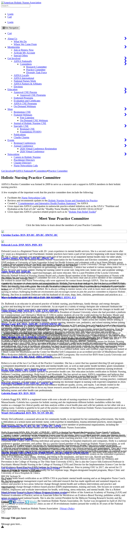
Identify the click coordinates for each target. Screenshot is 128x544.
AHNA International (24, 78)
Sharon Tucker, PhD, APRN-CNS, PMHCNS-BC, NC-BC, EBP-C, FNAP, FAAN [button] (45, 452)
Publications (20, 134)
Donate (56, 468)
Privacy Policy (67, 508)
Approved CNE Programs (33, 95)
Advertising (22, 468)
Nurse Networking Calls (26, 165)
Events (10, 140)
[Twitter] (32, 503)
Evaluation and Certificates (27, 100)
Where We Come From (25, 44)
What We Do (20, 41)
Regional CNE (27, 129)
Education (12, 89)
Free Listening (27, 117)
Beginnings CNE (22, 112)
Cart (9, 17)
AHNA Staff (60, 492)
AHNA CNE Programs (25, 103)
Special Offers (21, 55)
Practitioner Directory (24, 160)
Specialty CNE (21, 126)
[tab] (64, 233)
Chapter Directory (23, 162)
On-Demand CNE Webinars (34, 120)
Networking (13, 154)
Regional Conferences (25, 143)
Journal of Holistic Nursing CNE (30, 123)
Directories (34, 468)
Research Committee (36, 67)
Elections (18, 86)
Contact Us (29, 492)
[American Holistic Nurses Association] (21, 2)
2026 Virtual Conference (32, 151)
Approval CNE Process (25, 92)
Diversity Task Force (36, 72)
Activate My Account (24, 52)
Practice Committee (35, 69)
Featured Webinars (23, 114)
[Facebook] (19, 503)
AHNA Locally (21, 75)
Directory (6, 492)
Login (10, 14)
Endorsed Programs (23, 98)
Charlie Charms (21, 137)
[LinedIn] (6, 503)
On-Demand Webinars (25, 106)
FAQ (13, 492)
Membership (13, 47)
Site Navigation (12, 28)
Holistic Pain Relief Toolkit (82, 211)
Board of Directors (44, 492)
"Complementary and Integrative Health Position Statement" (47, 203)
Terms (20, 492)
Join (3, 468)
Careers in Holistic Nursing (27, 157)
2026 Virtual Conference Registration (38, 148)
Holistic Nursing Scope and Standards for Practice (73, 200)
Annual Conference (23, 146)
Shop (10, 109)
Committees (26, 64)
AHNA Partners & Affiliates (28, 83)
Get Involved (13, 58)
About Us (12, 38)
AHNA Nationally (23, 61)
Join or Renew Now (24, 50)
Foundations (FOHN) (30, 131)
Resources (11, 468)
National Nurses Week (25, 81)
